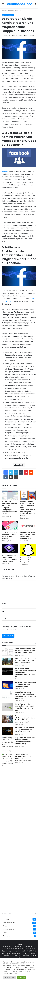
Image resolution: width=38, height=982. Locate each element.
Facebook (19, 465)
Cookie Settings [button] (9, 977)
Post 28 (29, 955)
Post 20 (13, 953)
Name (4, 603)
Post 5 (27, 946)
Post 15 (17, 951)
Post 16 (23, 951)
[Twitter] (11, 472)
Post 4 (21, 946)
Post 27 (23, 955)
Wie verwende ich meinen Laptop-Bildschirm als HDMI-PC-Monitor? (24, 730)
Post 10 (20, 949)
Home (5, 11)
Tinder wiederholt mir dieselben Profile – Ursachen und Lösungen (10, 535)
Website (4, 619)
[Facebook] (5, 472)
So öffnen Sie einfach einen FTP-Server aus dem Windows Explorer (25, 684)
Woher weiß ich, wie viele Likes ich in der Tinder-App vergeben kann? (27, 535)
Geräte (5, 932)
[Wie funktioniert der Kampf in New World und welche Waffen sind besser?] (7, 661)
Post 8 (9, 949)
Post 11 (26, 949)
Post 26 (17, 955)
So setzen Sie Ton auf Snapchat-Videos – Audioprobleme (28, 560)
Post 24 (4, 955)
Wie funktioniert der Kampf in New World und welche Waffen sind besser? (25, 661)
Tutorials (6, 919)
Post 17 (29, 951)
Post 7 (4, 949)
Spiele (5, 926)
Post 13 (4, 951)
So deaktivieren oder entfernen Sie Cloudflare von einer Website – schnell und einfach (25, 695)
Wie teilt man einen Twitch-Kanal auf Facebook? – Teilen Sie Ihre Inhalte (9, 558)
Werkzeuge (6, 936)
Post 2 (10, 946)
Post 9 (15, 949)
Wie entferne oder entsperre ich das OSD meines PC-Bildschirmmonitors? (23, 757)
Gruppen (5, 171)
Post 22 (19, 953)
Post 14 (10, 951)
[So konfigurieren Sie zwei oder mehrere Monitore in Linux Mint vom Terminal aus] (7, 707)
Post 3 (16, 946)
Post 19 (7, 953)
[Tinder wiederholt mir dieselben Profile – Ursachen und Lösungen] (10, 526)
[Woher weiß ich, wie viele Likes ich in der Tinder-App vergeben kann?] (28, 526)
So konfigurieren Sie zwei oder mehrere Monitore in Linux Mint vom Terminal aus (25, 707)
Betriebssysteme (8, 929)
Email (4, 611)
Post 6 (32, 946)
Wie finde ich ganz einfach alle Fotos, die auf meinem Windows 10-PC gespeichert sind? (25, 719)
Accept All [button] (21, 977)
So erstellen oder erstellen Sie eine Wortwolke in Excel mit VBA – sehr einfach (25, 651)
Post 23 (32, 953)
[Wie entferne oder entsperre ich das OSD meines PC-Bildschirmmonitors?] (7, 831)
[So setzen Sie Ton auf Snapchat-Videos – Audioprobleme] (28, 550)
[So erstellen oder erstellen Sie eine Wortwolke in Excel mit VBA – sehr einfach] (7, 652)
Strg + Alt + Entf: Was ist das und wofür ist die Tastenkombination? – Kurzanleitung (25, 741)
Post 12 (32, 949)
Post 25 (10, 955)
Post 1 (5, 946)
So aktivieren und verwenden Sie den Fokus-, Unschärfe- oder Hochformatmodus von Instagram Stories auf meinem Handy (27, 509)
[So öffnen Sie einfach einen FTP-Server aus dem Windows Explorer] (7, 685)
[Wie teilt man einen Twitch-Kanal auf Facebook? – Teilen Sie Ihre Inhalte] (10, 548)
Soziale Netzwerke (14, 11)
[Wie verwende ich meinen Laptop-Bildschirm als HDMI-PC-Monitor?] (7, 731)
